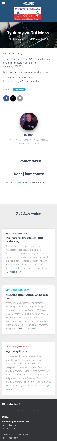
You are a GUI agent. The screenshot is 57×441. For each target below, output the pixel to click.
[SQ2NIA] (29, 121)
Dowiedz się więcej (16, 272)
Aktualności (11, 233)
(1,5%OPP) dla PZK (17, 351)
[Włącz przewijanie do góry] (51, 435)
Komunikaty (19, 89)
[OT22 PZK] (27, 14)
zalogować (17, 182)
